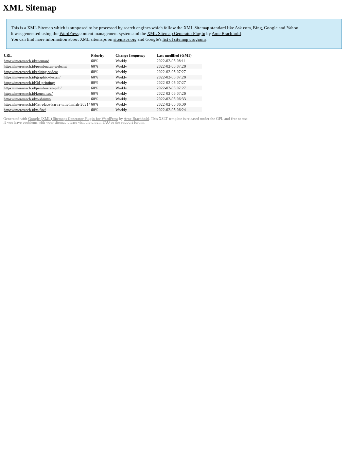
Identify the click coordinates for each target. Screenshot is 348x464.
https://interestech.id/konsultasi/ (28, 93)
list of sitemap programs (184, 39)
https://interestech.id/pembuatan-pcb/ (33, 88)
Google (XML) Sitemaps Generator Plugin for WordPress (73, 119)
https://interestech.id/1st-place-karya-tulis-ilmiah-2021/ (47, 104)
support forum (132, 122)
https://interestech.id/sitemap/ (26, 61)
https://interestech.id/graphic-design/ (32, 77)
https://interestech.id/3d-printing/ (29, 83)
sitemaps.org (125, 39)
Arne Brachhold (226, 33)
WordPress (69, 33)
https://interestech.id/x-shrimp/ (27, 99)
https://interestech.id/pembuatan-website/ (35, 66)
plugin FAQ (100, 122)
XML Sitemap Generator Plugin (176, 33)
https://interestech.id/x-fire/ (25, 110)
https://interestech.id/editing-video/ (31, 72)
